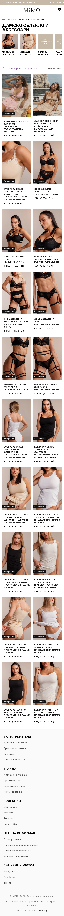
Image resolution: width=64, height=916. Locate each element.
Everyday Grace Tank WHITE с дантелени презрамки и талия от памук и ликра (15, 452)
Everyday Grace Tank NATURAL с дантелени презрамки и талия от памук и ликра (15, 194)
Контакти (9, 754)
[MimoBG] (32, 10)
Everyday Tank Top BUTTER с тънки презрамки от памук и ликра (47, 714)
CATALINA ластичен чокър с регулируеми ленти (16, 259)
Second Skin (11, 824)
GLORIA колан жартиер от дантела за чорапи (46, 191)
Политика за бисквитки (18, 850)
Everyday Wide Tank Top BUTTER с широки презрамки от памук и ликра (46, 583)
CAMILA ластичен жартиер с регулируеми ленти (46, 322)
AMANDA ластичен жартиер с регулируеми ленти (16, 387)
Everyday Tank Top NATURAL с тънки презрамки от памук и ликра (17, 648)
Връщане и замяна (15, 748)
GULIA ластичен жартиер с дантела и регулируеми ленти (16, 323)
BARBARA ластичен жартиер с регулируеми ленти (46, 387)
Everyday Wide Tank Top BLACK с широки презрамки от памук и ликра (17, 583)
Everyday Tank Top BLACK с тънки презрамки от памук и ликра (17, 714)
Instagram (9, 871)
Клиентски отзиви (14, 786)
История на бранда (15, 774)
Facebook (9, 877)
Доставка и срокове (16, 742)
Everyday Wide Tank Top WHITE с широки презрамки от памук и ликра (47, 518)
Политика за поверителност (21, 845)
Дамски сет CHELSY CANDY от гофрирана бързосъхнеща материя (16, 126)
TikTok (8, 883)
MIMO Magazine (13, 791)
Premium (8, 818)
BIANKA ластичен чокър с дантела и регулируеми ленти (46, 259)
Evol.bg (43, 910)
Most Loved (10, 807)
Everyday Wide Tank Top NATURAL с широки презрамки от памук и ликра (16, 518)
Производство (12, 780)
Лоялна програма (14, 759)
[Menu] (5, 10)
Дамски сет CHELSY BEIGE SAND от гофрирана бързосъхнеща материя (46, 126)
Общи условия (12, 839)
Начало (6, 20)
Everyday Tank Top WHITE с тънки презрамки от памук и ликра (47, 648)
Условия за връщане (16, 856)
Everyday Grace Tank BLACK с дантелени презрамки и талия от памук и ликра (46, 452)
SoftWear (9, 812)
